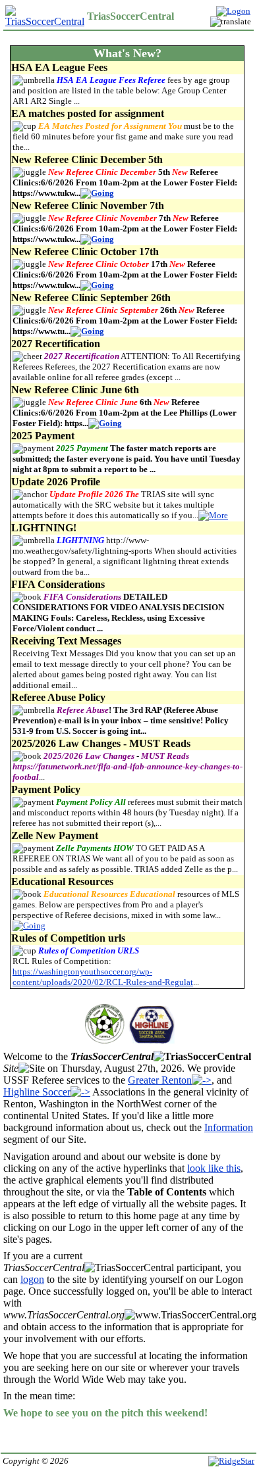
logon (32, 1279)
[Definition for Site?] (31, 1068)
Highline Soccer (37, 1091)
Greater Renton (160, 1080)
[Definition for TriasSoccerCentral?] (202, 1057)
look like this (214, 1168)
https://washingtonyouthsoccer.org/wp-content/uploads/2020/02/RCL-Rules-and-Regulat (103, 977)
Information (228, 1127)
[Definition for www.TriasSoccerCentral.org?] (190, 1315)
